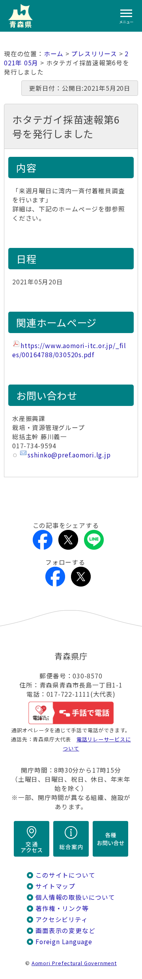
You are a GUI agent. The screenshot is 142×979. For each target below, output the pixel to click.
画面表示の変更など (65, 930)
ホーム (54, 53)
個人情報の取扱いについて (75, 897)
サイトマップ (55, 886)
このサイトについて (65, 875)
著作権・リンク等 (62, 908)
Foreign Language (64, 941)
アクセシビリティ (62, 919)
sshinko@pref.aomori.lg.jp (69, 454)
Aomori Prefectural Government (74, 963)
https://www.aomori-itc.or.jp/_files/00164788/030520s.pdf (69, 350)
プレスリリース (94, 53)
